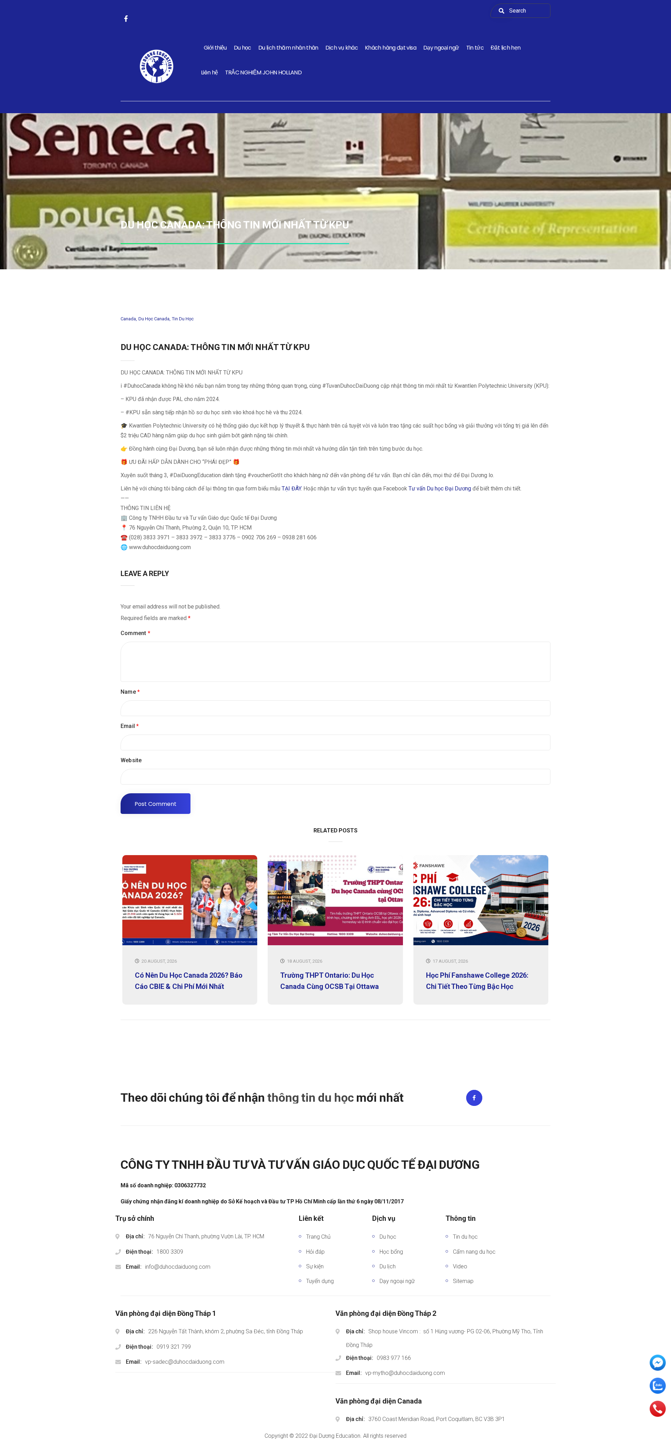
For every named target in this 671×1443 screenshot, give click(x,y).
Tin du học (183, 318)
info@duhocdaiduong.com (177, 1266)
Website (131, 760)
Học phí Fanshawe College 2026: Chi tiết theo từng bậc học (477, 981)
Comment (135, 633)
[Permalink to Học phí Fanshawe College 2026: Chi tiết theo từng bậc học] (480, 943)
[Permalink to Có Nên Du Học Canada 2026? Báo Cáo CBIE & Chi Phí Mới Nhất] (189, 943)
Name (130, 691)
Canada (128, 318)
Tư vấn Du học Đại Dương (440, 488)
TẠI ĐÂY (291, 488)
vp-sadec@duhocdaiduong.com (184, 1361)
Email (130, 726)
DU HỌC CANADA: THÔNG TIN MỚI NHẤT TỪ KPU (215, 347)
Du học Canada (153, 318)
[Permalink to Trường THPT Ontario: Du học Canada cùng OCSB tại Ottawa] (335, 943)
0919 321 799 (174, 1346)
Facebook (474, 1098)
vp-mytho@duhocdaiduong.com (405, 1373)
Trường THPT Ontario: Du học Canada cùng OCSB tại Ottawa (329, 981)
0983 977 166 (394, 1358)
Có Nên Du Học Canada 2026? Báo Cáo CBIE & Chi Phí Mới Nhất (189, 981)
